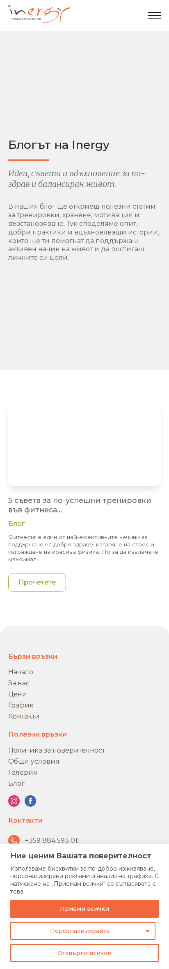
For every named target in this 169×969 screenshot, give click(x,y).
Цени (17, 694)
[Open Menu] (154, 15)
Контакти (24, 716)
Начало (20, 672)
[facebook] (30, 801)
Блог (16, 524)
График (21, 705)
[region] (84, 906)
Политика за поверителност (56, 750)
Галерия (22, 772)
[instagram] (14, 801)
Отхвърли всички (84, 953)
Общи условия (33, 761)
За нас (19, 683)
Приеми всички (84, 908)
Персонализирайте (80, 931)
